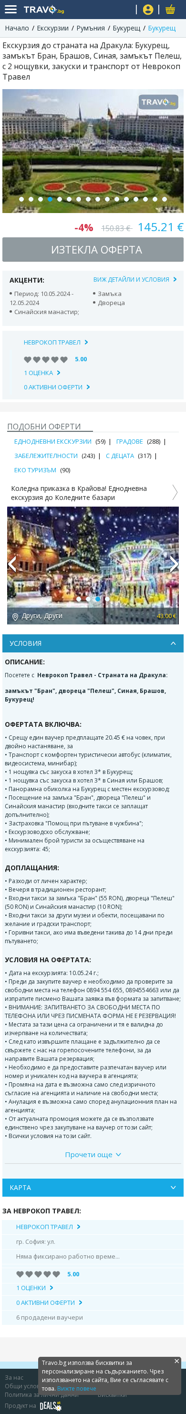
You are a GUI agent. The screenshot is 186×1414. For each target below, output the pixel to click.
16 (164, 199)
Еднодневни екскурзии (53, 441)
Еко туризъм (35, 470)
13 (136, 199)
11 (116, 199)
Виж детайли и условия (131, 279)
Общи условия (26, 1386)
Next (174, 568)
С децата (120, 455)
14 (145, 199)
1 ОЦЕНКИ (31, 1287)
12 (126, 199)
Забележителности (46, 455)
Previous (11, 568)
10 (107, 199)
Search (125, 9)
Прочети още (89, 1154)
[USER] (148, 10)
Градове (129, 441)
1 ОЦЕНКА (38, 372)
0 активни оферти (53, 387)
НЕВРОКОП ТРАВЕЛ (52, 342)
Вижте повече (76, 1388)
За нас (14, 1377)
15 (155, 199)
